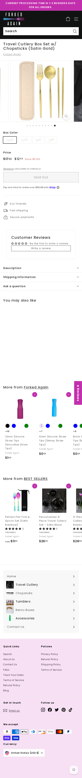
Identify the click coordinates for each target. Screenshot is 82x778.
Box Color (10, 133)
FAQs (6, 669)
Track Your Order (13, 675)
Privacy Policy (49, 654)
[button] (13, 529)
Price (7, 152)
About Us (9, 659)
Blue (39, 140)
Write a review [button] (41, 248)
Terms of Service (13, 680)
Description (12, 268)
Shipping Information (19, 277)
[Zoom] (66, 116)
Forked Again (12, 54)
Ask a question (14, 286)
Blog (6, 690)
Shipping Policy (51, 664)
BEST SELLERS (36, 478)
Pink (51, 140)
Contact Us (10, 664)
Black (24, 140)
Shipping (8, 168)
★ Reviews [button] (78, 393)
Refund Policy (11, 685)
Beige (10, 140)
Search (7, 654)
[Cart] (68, 19)
